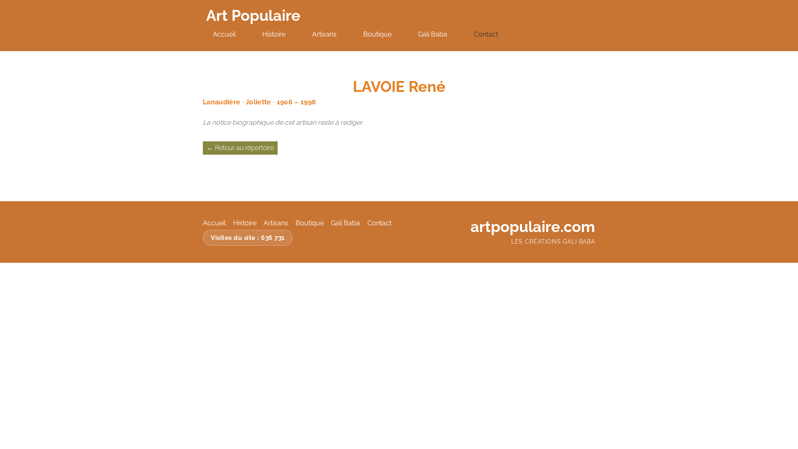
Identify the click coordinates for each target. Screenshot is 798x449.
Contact (486, 34)
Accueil (224, 34)
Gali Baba (432, 34)
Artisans (324, 34)
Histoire (274, 34)
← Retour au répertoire (240, 148)
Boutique (377, 34)
